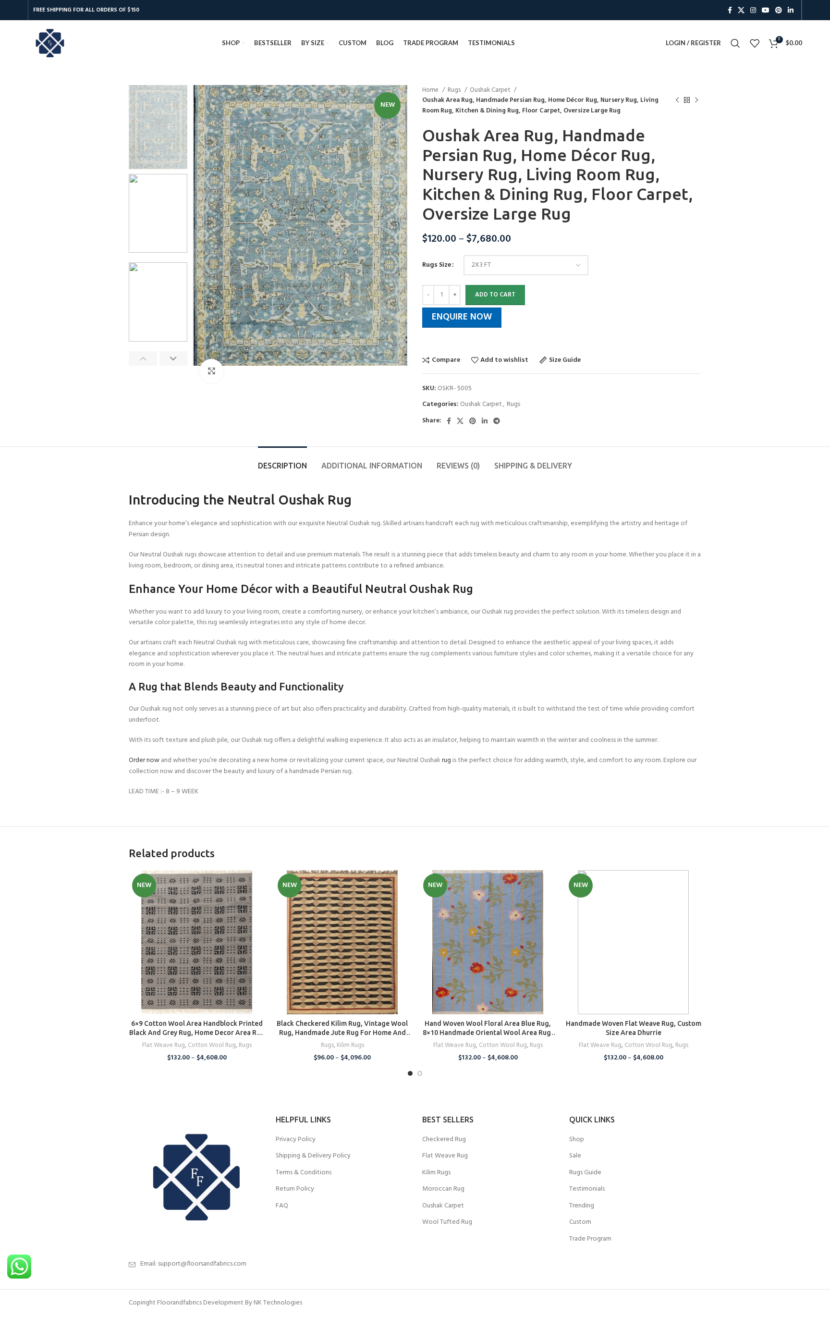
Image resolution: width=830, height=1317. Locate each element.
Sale (575, 1156)
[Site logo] (49, 43)
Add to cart (495, 295)
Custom (580, 1222)
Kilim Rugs (350, 1045)
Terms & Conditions (303, 1173)
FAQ (282, 1206)
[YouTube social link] (765, 10)
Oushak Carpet (491, 90)
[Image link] (195, 1176)
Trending (581, 1206)
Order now (144, 760)
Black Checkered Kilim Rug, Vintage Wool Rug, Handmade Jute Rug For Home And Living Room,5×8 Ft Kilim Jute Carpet (342, 1033)
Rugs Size (436, 265)
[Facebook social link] (730, 10)
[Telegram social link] (496, 421)
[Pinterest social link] (778, 10)
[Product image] (197, 942)
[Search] (735, 43)
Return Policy (295, 1189)
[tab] (282, 461)
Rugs (455, 90)
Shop (576, 1140)
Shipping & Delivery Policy (313, 1156)
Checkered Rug (444, 1140)
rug (446, 760)
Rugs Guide (585, 1173)
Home (431, 90)
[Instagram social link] (753, 10)
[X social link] (741, 10)
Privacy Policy (296, 1140)
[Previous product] (677, 100)
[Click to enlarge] (211, 371)
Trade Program (590, 1239)
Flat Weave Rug (163, 1045)
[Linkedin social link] (790, 10)
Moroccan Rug (443, 1189)
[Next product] (696, 100)
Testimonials (587, 1189)
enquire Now (462, 317)
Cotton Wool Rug (212, 1045)
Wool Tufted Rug (447, 1222)
